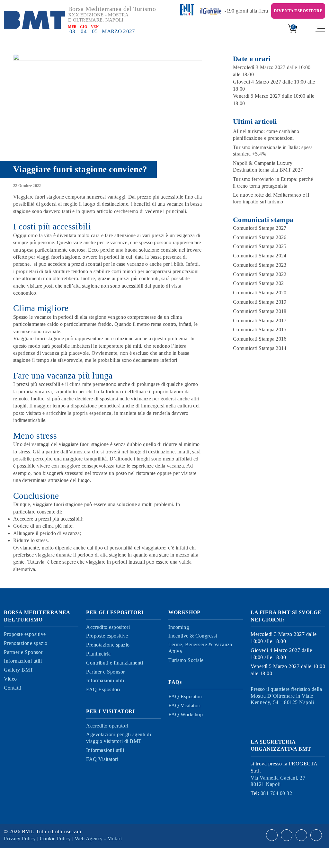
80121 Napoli (278, 781)
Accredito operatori (107, 725)
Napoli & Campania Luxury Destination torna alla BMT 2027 (268, 166)
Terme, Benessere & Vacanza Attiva (200, 648)
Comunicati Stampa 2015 (260, 329)
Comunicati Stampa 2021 (260, 283)
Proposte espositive (25, 634)
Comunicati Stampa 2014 (260, 348)
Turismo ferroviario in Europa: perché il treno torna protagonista (273, 182)
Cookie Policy (55, 838)
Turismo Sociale (186, 660)
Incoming (178, 627)
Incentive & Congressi (192, 635)
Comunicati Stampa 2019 (260, 302)
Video (10, 679)
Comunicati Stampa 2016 (260, 339)
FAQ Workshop (185, 714)
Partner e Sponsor (23, 652)
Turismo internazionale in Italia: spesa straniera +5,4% (273, 151)
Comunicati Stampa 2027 (260, 228)
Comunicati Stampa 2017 (260, 320)
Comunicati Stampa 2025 (260, 246)
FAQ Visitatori (102, 759)
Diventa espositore (298, 10)
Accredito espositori (108, 627)
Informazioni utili (23, 661)
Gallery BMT (18, 670)
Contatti (12, 688)
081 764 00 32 (276, 793)
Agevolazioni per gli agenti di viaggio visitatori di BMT (118, 738)
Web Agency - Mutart (98, 838)
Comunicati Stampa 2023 (260, 265)
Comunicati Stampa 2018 (260, 311)
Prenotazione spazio (26, 643)
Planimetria (98, 653)
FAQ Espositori (103, 689)
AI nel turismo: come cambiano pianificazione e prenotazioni (266, 135)
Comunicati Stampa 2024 (260, 255)
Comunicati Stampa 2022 (260, 274)
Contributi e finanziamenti (114, 662)
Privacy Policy (20, 838)
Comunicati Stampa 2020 (260, 292)
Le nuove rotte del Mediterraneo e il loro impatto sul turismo (271, 198)
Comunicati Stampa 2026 (260, 237)
